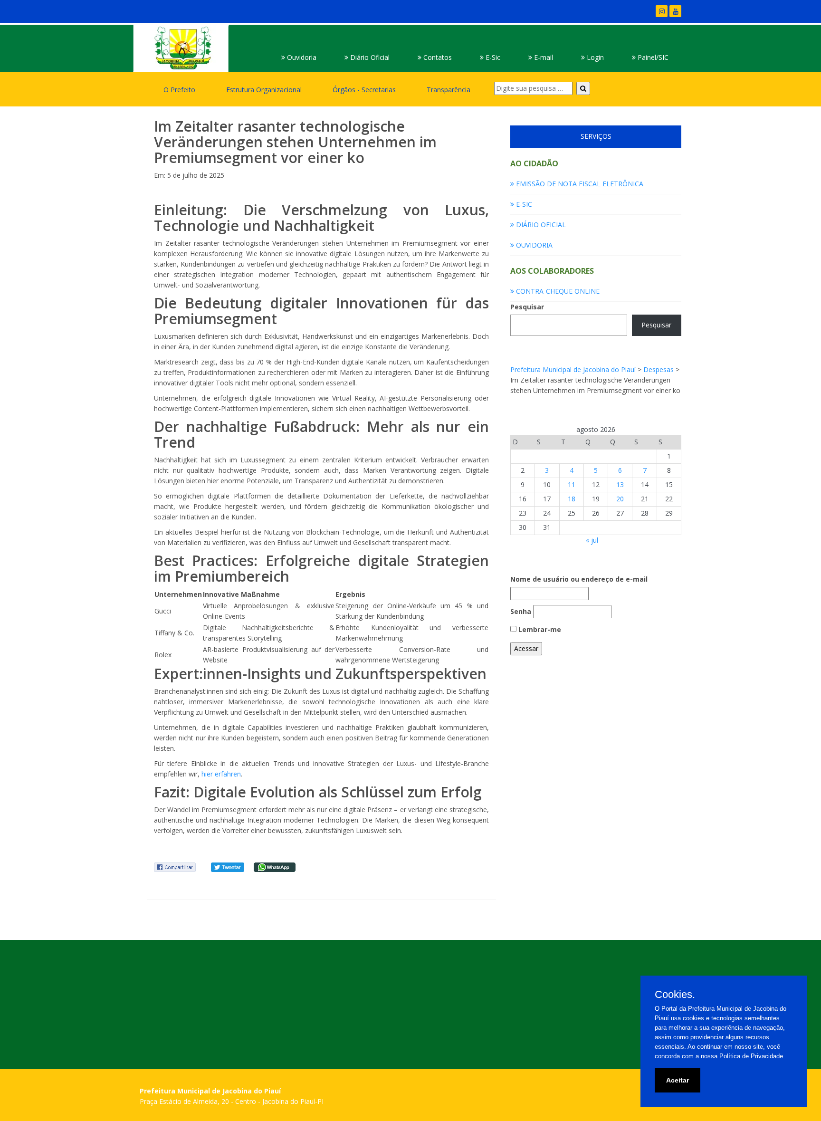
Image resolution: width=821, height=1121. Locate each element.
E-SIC (523, 204)
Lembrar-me (538, 629)
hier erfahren (221, 773)
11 (571, 484)
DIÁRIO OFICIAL (540, 224)
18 (571, 498)
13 (620, 484)
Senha (520, 611)
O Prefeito (179, 89)
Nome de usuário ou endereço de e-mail (579, 579)
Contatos (436, 57)
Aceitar (677, 1080)
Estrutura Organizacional (264, 89)
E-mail (542, 57)
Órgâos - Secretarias (364, 89)
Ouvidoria (300, 57)
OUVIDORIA (533, 244)
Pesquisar (527, 306)
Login (594, 57)
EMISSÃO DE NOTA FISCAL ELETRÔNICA (578, 183)
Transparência (448, 89)
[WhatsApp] (275, 866)
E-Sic (492, 57)
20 (620, 498)
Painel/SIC (652, 57)
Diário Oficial (369, 57)
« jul (592, 540)
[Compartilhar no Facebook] (175, 866)
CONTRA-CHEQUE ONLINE (557, 291)
